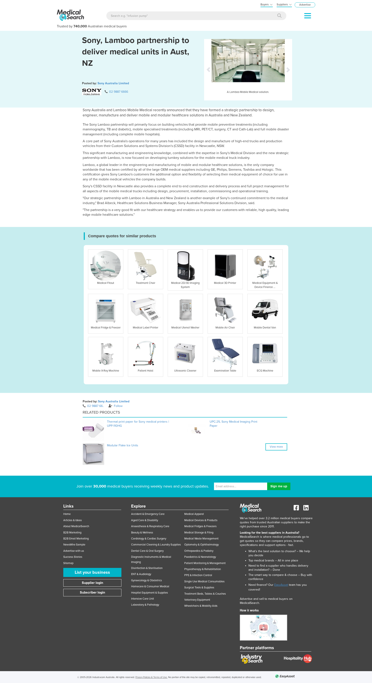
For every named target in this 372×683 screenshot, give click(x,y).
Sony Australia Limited (113, 83)
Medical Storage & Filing (198, 532)
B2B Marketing (72, 532)
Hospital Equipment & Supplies (149, 592)
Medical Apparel (194, 514)
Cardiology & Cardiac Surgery (148, 538)
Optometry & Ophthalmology (201, 544)
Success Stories (72, 557)
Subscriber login (92, 592)
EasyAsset (281, 585)
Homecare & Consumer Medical (150, 586)
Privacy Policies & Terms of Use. (151, 677)
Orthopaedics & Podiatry (198, 551)
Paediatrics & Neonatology (200, 557)
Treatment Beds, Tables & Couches (205, 593)
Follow (118, 406)
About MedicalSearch (76, 526)
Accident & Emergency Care (147, 514)
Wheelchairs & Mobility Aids (200, 606)
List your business (92, 572)
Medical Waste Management (201, 538)
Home (67, 514)
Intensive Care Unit (142, 598)
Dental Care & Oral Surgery (147, 551)
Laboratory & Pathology (145, 604)
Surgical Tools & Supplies (199, 587)
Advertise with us (73, 551)
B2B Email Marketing (76, 538)
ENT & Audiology (141, 574)
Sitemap (68, 563)
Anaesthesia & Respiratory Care (150, 526)
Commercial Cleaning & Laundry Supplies (156, 544)
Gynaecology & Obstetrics (146, 580)
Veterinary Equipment (197, 600)
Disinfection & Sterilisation (147, 568)
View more (276, 447)
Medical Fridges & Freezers (200, 526)
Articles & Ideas (72, 520)
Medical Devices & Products (200, 520)
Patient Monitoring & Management (205, 563)
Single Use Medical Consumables (204, 581)
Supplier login (92, 583)
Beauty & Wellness (142, 532)
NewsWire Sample (74, 544)
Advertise (305, 4)
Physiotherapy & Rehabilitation (202, 569)
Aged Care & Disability (144, 520)
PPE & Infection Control (198, 575)
